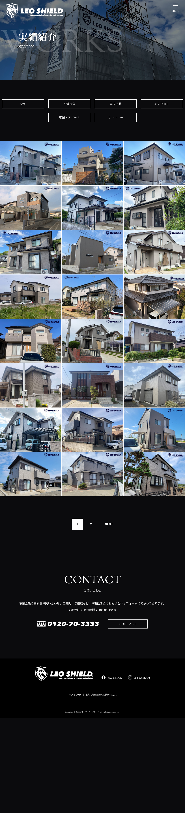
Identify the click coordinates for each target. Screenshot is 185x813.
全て (23, 104)
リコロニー (115, 117)
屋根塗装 (115, 104)
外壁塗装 (69, 104)
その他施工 (161, 104)
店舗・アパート (69, 117)
